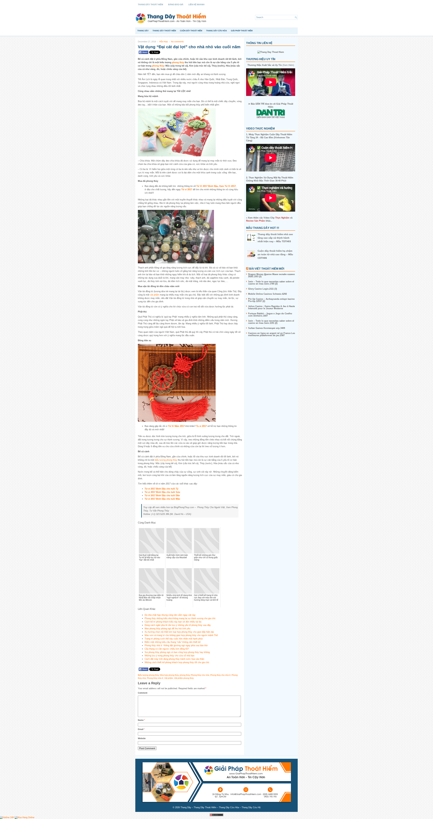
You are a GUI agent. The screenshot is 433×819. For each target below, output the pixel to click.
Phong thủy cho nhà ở (220, 675)
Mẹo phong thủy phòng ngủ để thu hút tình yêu (167, 628)
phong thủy (178, 62)
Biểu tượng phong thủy (148, 675)
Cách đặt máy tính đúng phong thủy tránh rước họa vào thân (174, 659)
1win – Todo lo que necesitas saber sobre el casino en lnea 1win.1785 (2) (271, 282)
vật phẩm (154, 294)
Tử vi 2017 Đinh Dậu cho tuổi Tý (161, 488)
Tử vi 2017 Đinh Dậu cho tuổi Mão (162, 499)
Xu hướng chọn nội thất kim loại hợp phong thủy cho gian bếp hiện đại (179, 632)
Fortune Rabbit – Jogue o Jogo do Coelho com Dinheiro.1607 (270, 314)
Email (141, 729)
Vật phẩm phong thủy (184, 678)
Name (141, 720)
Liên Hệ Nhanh (196, 4)
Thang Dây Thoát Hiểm (150, 4)
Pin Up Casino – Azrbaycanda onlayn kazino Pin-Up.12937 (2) (271, 300)
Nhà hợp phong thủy (169, 675)
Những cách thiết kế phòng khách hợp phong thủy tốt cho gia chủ (177, 662)
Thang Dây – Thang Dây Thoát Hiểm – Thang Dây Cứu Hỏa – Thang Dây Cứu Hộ (220, 807)
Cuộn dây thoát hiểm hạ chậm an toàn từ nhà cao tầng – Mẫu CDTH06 (275, 254)
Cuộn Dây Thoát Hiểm (191, 31)
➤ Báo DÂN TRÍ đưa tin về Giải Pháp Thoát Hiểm (270, 105)
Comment (142, 693)
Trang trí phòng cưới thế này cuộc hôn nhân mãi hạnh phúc (174, 638)
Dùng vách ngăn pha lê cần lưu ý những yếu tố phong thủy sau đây (178, 625)
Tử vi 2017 (186, 189)
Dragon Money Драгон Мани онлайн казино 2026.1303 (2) (271, 275)
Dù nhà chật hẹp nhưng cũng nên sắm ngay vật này (170, 615)
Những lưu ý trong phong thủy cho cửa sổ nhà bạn (169, 655)
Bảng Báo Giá (175, 4)
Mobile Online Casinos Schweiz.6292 (267, 294)
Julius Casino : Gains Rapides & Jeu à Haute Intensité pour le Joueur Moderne (271, 307)
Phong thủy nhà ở (155, 678)
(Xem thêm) (270, 65)
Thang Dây (143, 31)
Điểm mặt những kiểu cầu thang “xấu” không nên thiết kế (172, 642)
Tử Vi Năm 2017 (176, 426)
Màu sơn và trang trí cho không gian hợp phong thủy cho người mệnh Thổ (181, 635)
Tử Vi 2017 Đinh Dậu (207, 186)
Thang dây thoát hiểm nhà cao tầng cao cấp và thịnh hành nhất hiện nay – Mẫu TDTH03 (275, 238)
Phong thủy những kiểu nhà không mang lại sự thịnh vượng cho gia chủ (180, 618)
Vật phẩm (168, 678)
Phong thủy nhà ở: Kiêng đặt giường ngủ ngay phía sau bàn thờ (176, 645)
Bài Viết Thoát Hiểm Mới (266, 268)
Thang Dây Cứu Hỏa (216, 31)
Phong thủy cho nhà (200, 675)
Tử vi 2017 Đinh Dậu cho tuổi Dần (162, 495)
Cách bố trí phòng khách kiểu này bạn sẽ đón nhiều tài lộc (173, 621)
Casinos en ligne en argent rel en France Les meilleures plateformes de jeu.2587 (271, 334)
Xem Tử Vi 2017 (227, 186)
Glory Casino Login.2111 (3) (262, 289)
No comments (177, 41)
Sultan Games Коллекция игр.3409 (266, 328)
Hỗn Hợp (163, 41)
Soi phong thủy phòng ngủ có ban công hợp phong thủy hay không (177, 652)
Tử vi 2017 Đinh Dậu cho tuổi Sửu (162, 492)
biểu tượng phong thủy (166, 460)
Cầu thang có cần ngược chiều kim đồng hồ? (167, 649)
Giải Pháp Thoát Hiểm (242, 31)
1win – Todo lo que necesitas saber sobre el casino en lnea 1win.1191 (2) (271, 322)
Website (142, 738)
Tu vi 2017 (201, 426)
